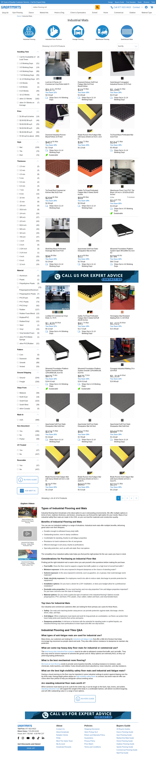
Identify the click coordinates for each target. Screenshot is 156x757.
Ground (22, 378)
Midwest (23, 393)
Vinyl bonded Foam (27, 333)
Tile (21, 151)
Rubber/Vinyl (24, 321)
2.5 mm (22, 166)
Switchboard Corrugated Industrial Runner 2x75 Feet (120, 83)
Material (20, 270)
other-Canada (25, 408)
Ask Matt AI (30, 491)
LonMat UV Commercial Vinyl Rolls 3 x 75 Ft (56, 317)
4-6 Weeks (23, 83)
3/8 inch (22, 217)
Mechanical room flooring (50, 664)
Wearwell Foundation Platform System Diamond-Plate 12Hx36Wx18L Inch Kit (56, 370)
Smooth (22, 362)
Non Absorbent (23, 426)
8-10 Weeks (24, 91)
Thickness (21, 161)
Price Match (88, 744)
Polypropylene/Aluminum (28, 290)
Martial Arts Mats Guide (125, 738)
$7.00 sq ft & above (27, 136)
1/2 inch (22, 221)
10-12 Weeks (24, 95)
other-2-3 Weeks (26, 99)
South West (24, 405)
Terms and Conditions (92, 747)
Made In (20, 415)
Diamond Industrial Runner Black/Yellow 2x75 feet (55, 136)
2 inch (22, 245)
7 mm (22, 190)
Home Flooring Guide (125, 741)
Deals (140, 2)
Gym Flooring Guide (124, 735)
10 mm (22, 198)
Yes (21, 431)
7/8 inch (22, 237)
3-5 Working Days (26, 67)
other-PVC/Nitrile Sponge (25, 338)
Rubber (22, 309)
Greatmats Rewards (63, 747)
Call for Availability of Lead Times (27, 58)
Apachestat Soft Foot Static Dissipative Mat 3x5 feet (88, 425)
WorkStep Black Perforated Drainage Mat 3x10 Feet (55, 250)
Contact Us (60, 729)
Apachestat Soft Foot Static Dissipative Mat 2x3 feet (88, 250)
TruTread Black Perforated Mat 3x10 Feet (121, 136)
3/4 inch (22, 233)
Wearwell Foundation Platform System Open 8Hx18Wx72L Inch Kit (122, 251)
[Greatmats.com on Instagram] (23, 738)
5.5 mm (22, 182)
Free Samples (131, 2)
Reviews (146, 2)
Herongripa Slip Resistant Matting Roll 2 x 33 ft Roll (120, 317)
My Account (60, 744)
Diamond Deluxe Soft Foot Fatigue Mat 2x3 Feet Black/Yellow (88, 84)
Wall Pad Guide (122, 753)
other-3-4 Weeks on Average (26, 104)
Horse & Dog (59, 13)
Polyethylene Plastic (27, 283)
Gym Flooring (17, 13)
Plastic (22, 280)
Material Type (147, 13)
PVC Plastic (24, 302)
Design (110, 2)
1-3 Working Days (26, 63)
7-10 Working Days (27, 75)
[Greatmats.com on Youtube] (28, 738)
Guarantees (88, 738)
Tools (153, 2)
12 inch (22, 264)
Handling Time (23, 52)
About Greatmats (62, 732)
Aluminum (23, 276)
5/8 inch (22, 229)
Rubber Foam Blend (27, 313)
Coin (21, 355)
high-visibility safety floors (86, 676)
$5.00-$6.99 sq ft (26, 132)
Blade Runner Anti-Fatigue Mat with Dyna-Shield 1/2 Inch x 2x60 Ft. (89, 479)
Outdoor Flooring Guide (125, 744)
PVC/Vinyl (23, 306)
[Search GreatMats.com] (97, 7)
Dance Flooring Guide (125, 732)
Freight (22, 382)
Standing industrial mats (50, 689)
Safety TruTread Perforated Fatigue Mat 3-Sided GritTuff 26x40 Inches (88, 318)
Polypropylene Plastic (28, 294)
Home (105, 13)
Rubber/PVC (24, 317)
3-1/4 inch (23, 253)
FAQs (58, 738)
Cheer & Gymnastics (78, 13)
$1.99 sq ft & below (27, 116)
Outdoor (132, 13)
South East (24, 401)
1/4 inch (22, 213)
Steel (21, 325)
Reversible (21, 460)
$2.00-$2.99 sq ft (26, 120)
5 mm (22, 178)
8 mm (22, 194)
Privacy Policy (89, 741)
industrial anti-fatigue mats (83, 639)
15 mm (22, 202)
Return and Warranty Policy (94, 735)
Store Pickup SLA (91, 732)
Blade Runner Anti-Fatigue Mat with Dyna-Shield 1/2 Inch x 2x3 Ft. (90, 137)
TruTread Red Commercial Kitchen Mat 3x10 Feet (55, 191)
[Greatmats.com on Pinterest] (33, 738)
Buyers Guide (119, 2)
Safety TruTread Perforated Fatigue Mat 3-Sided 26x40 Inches (88, 192)
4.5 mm (22, 174)
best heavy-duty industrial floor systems (59, 651)
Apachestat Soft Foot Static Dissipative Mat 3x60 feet (120, 425)
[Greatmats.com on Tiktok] (38, 738)
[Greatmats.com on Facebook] (18, 738)
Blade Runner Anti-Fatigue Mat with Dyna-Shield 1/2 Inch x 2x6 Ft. (57, 479)
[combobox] (66, 7)
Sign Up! (31, 748)
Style (19, 142)
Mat (21, 147)
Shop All (5, 13)
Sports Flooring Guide (125, 747)
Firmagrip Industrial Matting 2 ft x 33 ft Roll (122, 369)
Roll (21, 155)
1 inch (22, 241)
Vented (22, 366)
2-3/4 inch (23, 249)
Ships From (22, 388)
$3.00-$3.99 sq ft (26, 124)
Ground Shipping (24, 372)
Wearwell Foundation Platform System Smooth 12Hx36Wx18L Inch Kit (89, 370)
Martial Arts (44, 13)
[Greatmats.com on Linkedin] (43, 738)
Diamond (23, 359)
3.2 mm (22, 170)
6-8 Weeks (23, 87)
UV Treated (21, 445)
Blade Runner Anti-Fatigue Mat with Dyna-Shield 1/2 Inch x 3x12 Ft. (121, 479)
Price (19, 111)
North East (23, 397)
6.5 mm (22, 186)
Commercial (118, 13)
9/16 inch (23, 225)
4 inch (22, 256)
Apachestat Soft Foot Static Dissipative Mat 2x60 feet (55, 425)
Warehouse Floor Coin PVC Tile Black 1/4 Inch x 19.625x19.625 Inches (122, 192)
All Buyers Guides (123, 729)
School (94, 13)
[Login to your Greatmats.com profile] (146, 7)
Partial (22, 439)
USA (21, 420)
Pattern (20, 349)
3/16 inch (23, 209)
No (21, 435)
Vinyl (21, 329)
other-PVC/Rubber (26, 343)
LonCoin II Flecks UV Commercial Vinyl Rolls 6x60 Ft (57, 83)
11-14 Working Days (27, 79)
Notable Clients (62, 735)
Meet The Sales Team (64, 741)
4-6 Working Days (26, 71)
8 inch (22, 260)
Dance (31, 13)
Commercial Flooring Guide (127, 750)
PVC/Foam (24, 298)
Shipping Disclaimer (92, 729)
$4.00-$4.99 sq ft (26, 128)
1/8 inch (22, 206)
